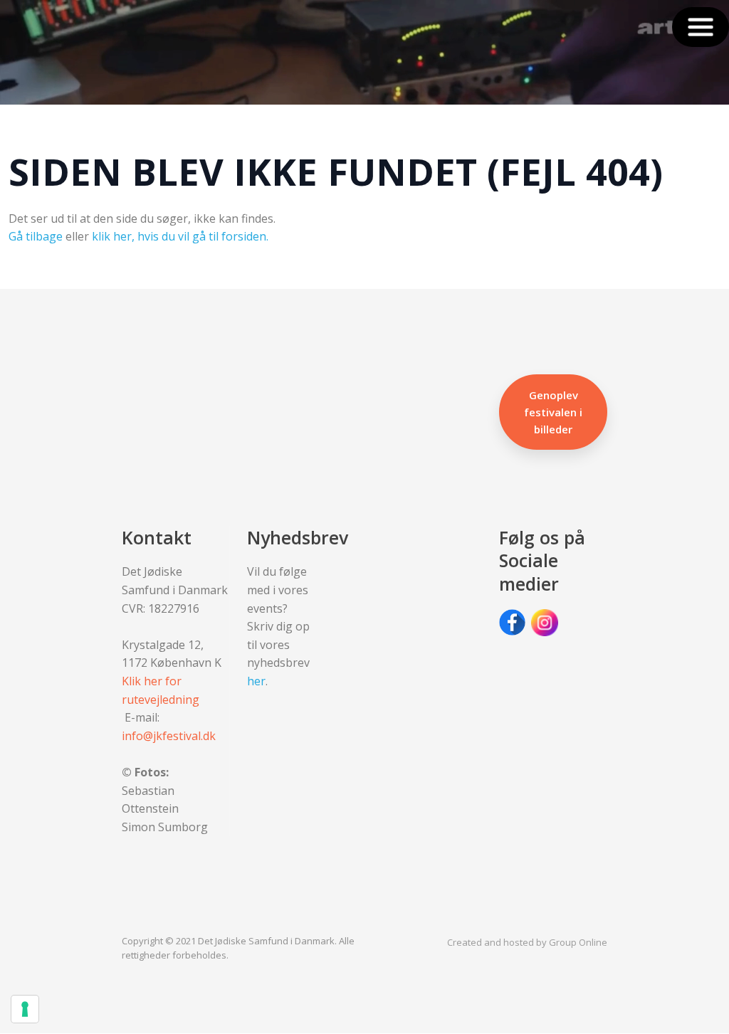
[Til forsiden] (71, 53)
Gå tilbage (36, 236)
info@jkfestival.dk (169, 736)
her (256, 681)
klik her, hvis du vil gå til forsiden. (180, 236)
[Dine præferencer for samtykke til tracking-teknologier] (24, 1009)
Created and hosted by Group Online (527, 942)
